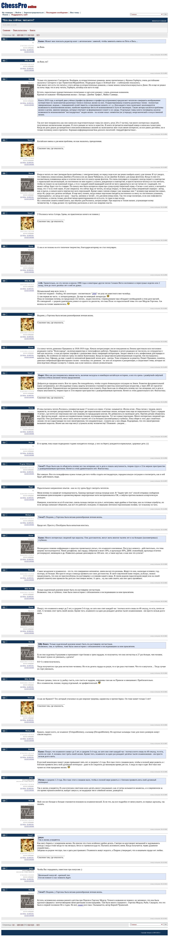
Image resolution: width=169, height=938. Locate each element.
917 (4, 515)
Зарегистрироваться (34, 12)
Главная (6, 30)
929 (4, 835)
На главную (7, 12)
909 (4, 281)
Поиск (5, 15)
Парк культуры (20, 30)
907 (4, 213)
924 (4, 698)
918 (4, 535)
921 (4, 607)
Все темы (74, 12)
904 (4, 79)
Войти (18, 12)
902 (4, 39)
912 (4, 373)
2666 (94, 293)
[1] (13, 35)
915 (4, 464)
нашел (81, 905)
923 (4, 679)
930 (4, 868)
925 (4, 731)
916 (4, 487)
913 (4, 408)
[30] (21, 35)
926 (4, 749)
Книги (32, 30)
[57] (38, 35)
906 (4, 173)
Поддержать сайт (19, 15)
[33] (32, 35)
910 (4, 314)
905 (4, 140)
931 (4, 890)
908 (4, 246)
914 (4, 442)
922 (4, 642)
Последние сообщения (57, 12)
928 (4, 801)
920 (4, 589)
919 (4, 570)
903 (4, 60)
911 (4, 347)
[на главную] (18, 7)
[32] (29, 35)
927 (4, 778)
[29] (18, 35)
